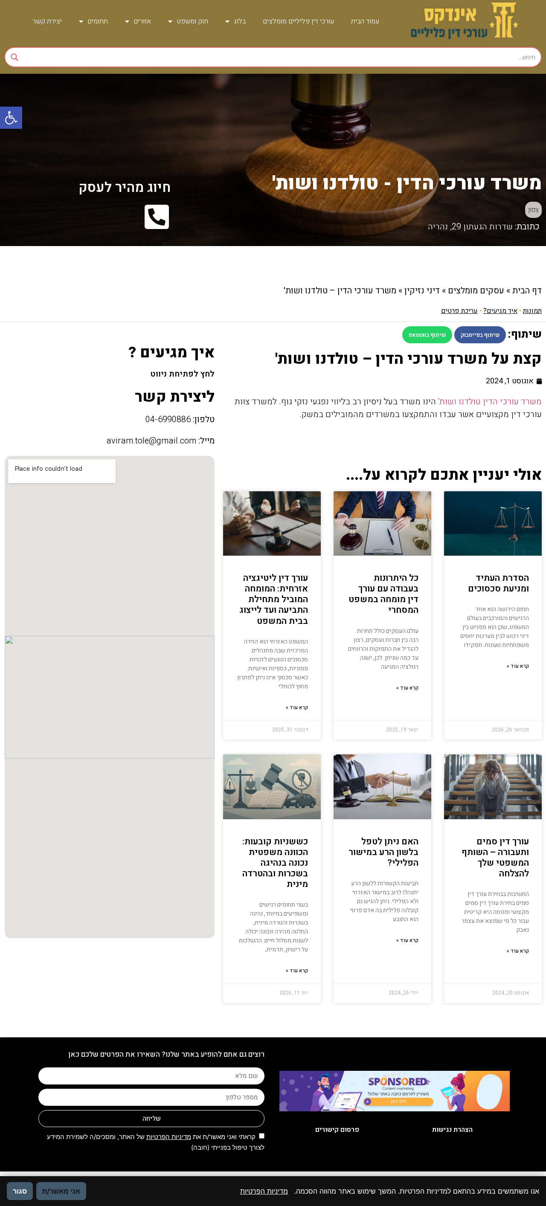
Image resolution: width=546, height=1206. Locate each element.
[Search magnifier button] (14, 57)
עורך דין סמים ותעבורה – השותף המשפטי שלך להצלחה (495, 858)
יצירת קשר (47, 21)
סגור (20, 1191)
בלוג (240, 21)
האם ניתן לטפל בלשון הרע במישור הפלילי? (383, 852)
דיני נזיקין (422, 290)
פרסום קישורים (337, 1130)
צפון (533, 210)
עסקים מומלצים (476, 290)
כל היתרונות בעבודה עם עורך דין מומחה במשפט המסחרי (383, 594)
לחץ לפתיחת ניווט (182, 374)
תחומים (97, 21)
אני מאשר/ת (61, 1191)
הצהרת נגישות (452, 1130)
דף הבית (527, 290)
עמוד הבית (365, 21)
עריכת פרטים (459, 311)
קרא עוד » (518, 666)
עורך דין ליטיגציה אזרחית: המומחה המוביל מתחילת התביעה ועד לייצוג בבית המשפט (273, 599)
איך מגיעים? (500, 311)
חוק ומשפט (192, 21)
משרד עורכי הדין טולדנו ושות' (490, 401)
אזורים (142, 21)
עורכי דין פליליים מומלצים (298, 21)
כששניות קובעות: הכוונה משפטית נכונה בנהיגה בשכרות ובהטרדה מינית (275, 863)
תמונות (532, 311)
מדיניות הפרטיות (168, 1137)
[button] (11, 118)
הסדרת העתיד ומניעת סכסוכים (498, 583)
